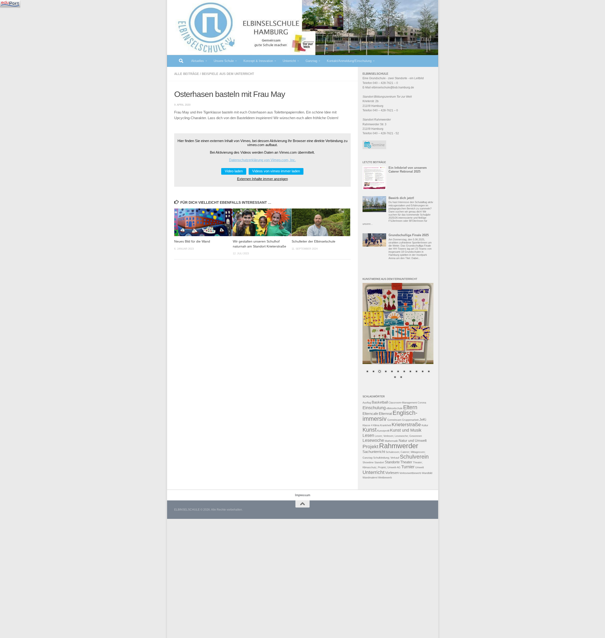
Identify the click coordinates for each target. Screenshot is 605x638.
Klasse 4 (367, 425)
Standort (379, 462)
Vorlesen (392, 473)
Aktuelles (197, 61)
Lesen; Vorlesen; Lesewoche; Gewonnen (398, 435)
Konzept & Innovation (258, 61)
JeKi (422, 419)
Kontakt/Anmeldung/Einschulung (349, 61)
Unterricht (289, 61)
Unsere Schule (224, 61)
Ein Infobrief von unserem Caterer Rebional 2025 (408, 169)
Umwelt (419, 467)
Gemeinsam (394, 419)
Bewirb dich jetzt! (401, 198)
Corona (422, 402)
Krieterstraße (406, 424)
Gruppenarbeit (410, 419)
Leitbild (419, 78)
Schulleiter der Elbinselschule (313, 241)
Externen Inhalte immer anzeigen (262, 179)
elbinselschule (394, 408)
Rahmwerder (398, 446)
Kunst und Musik (405, 430)
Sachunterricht (374, 452)
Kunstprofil (383, 430)
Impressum (302, 495)
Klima (376, 425)
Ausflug (367, 402)
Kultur (425, 425)
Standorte (392, 462)
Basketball (380, 402)
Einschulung (374, 407)
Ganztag (311, 61)
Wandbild (427, 473)
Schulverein (414, 457)
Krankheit (385, 425)
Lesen (368, 435)
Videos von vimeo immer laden (276, 171)
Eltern (410, 407)
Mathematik (391, 440)
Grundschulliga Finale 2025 (409, 235)
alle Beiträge (186, 74)
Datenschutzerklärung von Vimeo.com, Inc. (262, 160)
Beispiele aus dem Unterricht (228, 74)
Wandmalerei (370, 477)
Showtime (368, 462)
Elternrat (385, 414)
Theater (406, 462)
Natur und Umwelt (413, 441)
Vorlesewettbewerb (410, 473)
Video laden (234, 171)
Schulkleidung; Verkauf (386, 457)
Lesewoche (373, 440)
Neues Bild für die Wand (192, 241)
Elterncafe (370, 414)
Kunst (369, 430)
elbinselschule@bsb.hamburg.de (393, 87)
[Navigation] (10, 3)
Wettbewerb (385, 477)
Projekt (370, 446)
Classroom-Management (403, 402)
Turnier (408, 466)
